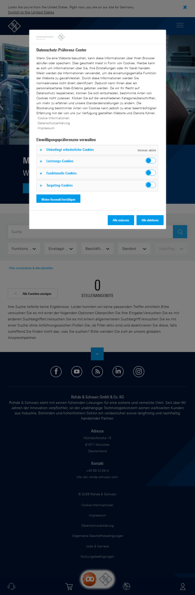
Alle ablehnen (150, 220)
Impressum (46, 128)
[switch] (150, 161)
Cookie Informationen (53, 118)
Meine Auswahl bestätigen (58, 199)
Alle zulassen (121, 220)
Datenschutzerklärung (54, 123)
